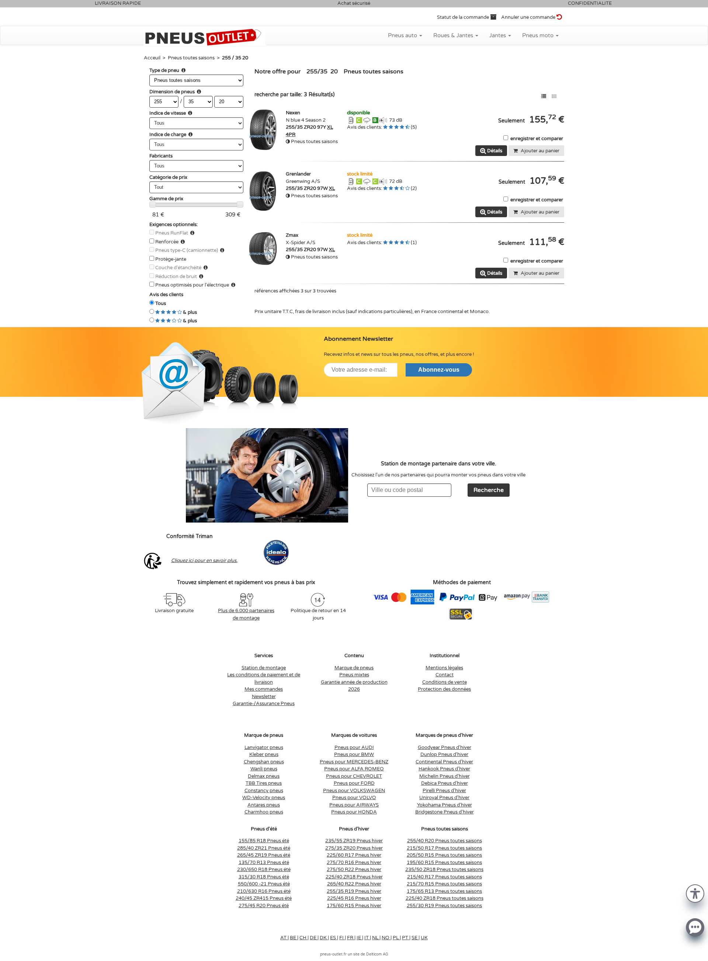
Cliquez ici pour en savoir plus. (204, 560)
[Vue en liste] (543, 96)
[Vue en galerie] (554, 96)
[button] (695, 893)
